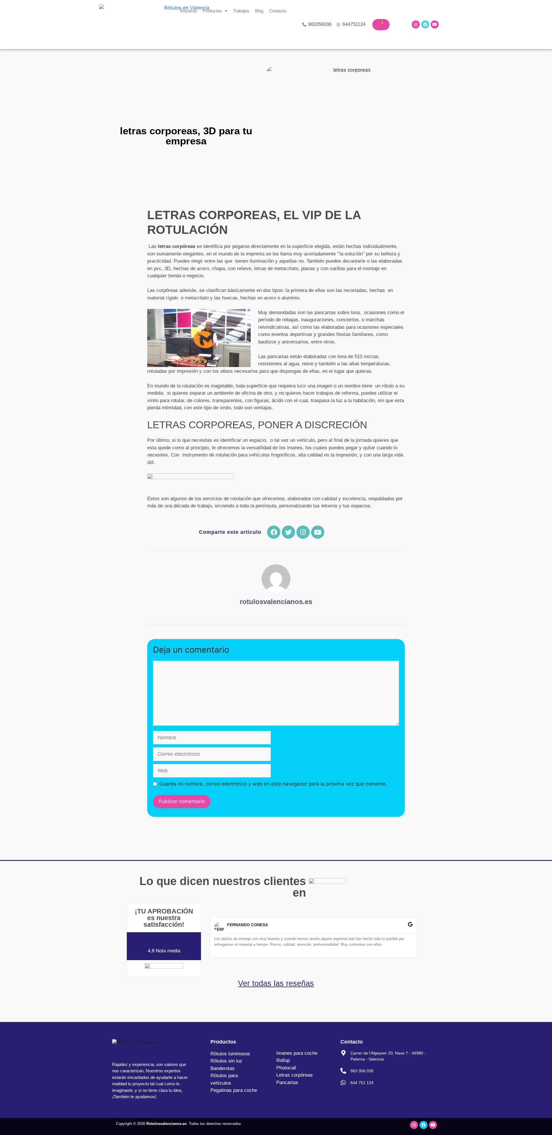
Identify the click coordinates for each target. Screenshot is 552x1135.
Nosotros (188, 10)
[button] (208, 937)
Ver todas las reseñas (276, 983)
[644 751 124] (343, 1083)
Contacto (277, 10)
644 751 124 (361, 1082)
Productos (212, 10)
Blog (259, 10)
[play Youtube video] (199, 338)
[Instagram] (416, 24)
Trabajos (241, 10)
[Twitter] (288, 532)
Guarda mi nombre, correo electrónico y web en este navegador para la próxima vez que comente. (273, 784)
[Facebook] (425, 24)
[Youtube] (435, 24)
